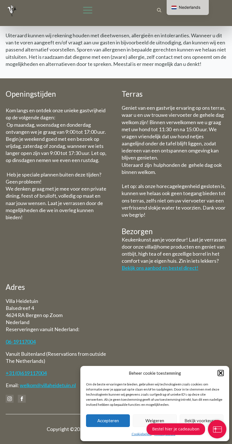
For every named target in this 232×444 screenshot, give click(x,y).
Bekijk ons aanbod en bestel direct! (160, 268)
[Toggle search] (159, 10)
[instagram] (10, 399)
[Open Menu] (87, 10)
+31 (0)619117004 (26, 373)
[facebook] (22, 399)
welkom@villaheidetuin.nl (48, 385)
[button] (221, 373)
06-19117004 (21, 342)
